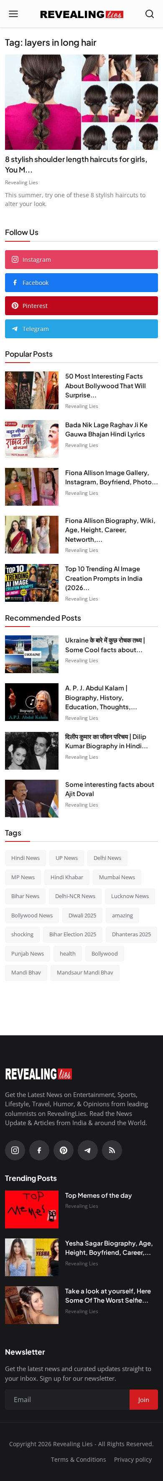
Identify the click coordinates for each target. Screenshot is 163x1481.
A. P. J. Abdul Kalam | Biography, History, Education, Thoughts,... (101, 697)
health (68, 953)
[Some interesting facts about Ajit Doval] (32, 799)
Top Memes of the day (98, 1195)
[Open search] (150, 14)
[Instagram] (15, 1150)
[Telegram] (88, 1150)
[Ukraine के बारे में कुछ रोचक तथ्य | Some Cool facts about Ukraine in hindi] (32, 654)
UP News (67, 858)
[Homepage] (81, 14)
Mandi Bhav (26, 972)
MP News (23, 877)
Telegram (36, 329)
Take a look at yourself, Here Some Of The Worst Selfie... (108, 1295)
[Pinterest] (63, 1150)
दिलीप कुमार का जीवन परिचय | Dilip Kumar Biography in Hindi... (106, 741)
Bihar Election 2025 (72, 934)
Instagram (37, 260)
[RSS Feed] (112, 1150)
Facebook (35, 283)
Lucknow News (130, 896)
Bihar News (25, 896)
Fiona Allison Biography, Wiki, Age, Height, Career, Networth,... (110, 529)
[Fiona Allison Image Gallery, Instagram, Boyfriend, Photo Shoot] (32, 487)
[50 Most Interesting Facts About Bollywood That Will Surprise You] (32, 390)
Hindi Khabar (67, 877)
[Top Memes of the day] (32, 1209)
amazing (122, 915)
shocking (22, 934)
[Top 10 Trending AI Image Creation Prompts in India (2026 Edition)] (32, 583)
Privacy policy (133, 1459)
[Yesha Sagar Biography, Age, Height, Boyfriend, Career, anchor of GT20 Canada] (32, 1257)
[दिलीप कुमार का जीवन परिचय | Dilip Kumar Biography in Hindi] (32, 751)
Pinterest (35, 306)
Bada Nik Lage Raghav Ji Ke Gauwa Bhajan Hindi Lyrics (106, 429)
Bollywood (105, 953)
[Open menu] (13, 14)
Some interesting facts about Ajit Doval (109, 789)
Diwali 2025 (82, 915)
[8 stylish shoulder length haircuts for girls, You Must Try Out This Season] (81, 102)
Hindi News (25, 858)
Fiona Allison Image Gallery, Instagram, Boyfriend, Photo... (111, 477)
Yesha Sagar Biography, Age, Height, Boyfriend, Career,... (109, 1247)
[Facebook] (39, 1150)
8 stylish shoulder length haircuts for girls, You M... (76, 164)
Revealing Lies (21, 182)
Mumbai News (117, 877)
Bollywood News (32, 915)
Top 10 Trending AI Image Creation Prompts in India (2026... (104, 577)
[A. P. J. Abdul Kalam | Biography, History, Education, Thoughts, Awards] (32, 702)
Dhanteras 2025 (131, 934)
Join (143, 1399)
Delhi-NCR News (75, 896)
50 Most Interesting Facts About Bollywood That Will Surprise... (105, 385)
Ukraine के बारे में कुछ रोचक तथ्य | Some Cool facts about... (105, 644)
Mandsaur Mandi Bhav (85, 972)
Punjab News (27, 953)
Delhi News (107, 858)
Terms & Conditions (78, 1459)
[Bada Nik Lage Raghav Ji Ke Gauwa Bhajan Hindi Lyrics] (32, 439)
